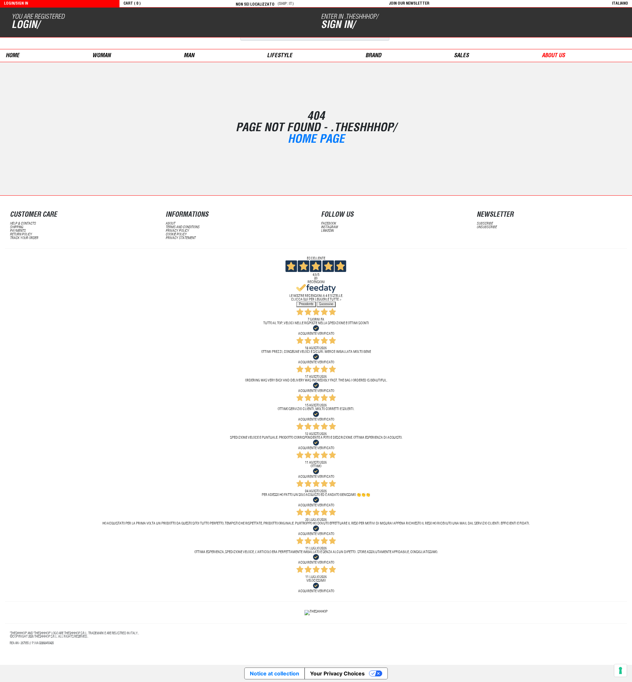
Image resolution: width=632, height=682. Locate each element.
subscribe (485, 224)
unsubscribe (487, 227)
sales (461, 56)
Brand (373, 56)
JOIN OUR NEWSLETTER (409, 4)
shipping (16, 227)
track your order (24, 238)
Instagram (329, 227)
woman (101, 56)
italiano (620, 4)
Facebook (328, 224)
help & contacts (23, 224)
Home (12, 56)
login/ (26, 26)
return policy (21, 234)
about (170, 224)
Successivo (326, 304)
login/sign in (16, 4)
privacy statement (181, 238)
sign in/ (338, 26)
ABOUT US (553, 56)
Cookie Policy (176, 234)
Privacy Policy (177, 231)
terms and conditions (182, 227)
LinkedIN (327, 231)
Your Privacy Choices (337, 673)
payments (18, 231)
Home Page (316, 140)
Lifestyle (279, 56)
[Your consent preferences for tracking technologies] (620, 670)
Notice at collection (274, 673)
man (189, 56)
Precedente (306, 304)
